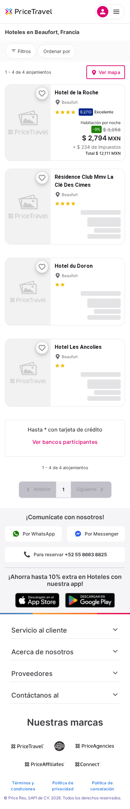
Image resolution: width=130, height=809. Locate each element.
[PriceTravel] (36, 11)
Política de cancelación (102, 785)
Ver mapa (109, 72)
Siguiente (87, 489)
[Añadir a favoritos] (42, 93)
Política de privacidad (62, 785)
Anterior (41, 489)
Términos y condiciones (23, 785)
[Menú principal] (110, 11)
